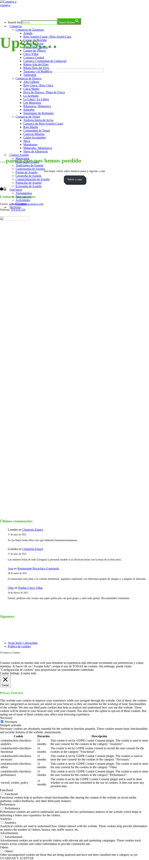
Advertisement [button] (9, 833)
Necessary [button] (6, 718)
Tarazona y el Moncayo (37, 71)
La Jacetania (30, 95)
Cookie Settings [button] (9, 673)
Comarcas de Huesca (28, 78)
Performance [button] (8, 804)
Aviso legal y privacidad (22, 643)
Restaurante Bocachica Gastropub (38, 568)
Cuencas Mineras (33, 134)
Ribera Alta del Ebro (36, 64)
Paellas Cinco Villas (30, 587)
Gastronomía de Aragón (30, 168)
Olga (11, 587)
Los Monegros (32, 102)
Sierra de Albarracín (35, 151)
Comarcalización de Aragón (33, 179)
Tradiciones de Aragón (29, 165)
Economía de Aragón (29, 186)
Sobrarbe (28, 109)
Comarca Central (33, 57)
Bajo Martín (30, 127)
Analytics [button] (6, 818)
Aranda (27, 33)
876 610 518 (18, 209)
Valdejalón (29, 75)
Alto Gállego (31, 81)
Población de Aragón (28, 182)
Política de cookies (19, 646)
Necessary (11, 721)
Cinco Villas (30, 54)
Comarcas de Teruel (28, 116)
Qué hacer (16, 189)
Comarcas (16, 26)
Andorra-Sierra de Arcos (38, 120)
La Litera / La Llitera (36, 99)
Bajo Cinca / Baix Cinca (38, 85)
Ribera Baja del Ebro (36, 68)
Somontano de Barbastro (38, 113)
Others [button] (4, 847)
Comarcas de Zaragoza (30, 29)
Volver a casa (74, 179)
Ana (10, 568)
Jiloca (26, 141)
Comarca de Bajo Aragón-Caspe (43, 123)
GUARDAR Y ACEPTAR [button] (17, 858)
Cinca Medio (31, 88)
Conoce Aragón (19, 155)
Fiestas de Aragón (26, 172)
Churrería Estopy (32, 529)
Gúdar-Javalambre (34, 137)
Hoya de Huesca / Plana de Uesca (44, 92)
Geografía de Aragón (28, 175)
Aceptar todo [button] (28, 673)
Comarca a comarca (21, 12)
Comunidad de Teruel (36, 130)
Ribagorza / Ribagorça (37, 106)
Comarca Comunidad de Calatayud (44, 61)
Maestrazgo (30, 144)
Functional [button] (6, 790)
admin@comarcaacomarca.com (26, 204)
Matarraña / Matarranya (37, 148)
